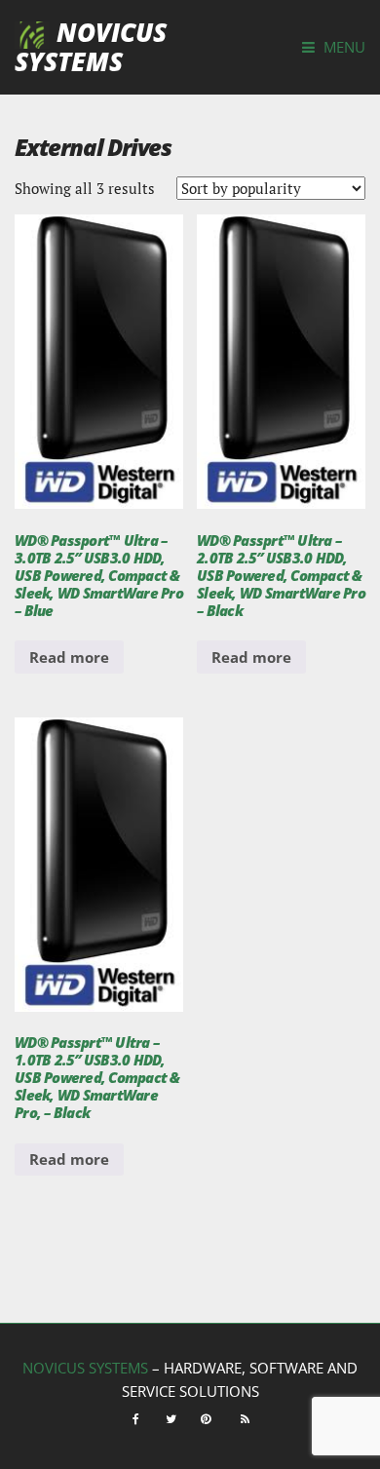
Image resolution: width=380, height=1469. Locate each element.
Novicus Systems (91, 47)
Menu (342, 47)
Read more (69, 657)
